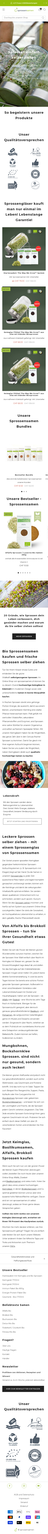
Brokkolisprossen (29, 1189)
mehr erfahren (24, 636)
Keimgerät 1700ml (10, 1280)
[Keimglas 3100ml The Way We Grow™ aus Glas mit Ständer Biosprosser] (24, 369)
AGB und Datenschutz (24, 1495)
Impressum (24, 1498)
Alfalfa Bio (6, 1311)
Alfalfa (5, 1000)
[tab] (21, 491)
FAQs (12, 1246)
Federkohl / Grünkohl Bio (13, 1328)
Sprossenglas (17, 876)
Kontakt (5, 1354)
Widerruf (24, 1506)
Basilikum (34, 1011)
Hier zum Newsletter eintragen (23, 1389)
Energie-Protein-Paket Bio (14, 1293)
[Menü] (3, 9)
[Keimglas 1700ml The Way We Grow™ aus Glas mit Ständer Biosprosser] (24, 308)
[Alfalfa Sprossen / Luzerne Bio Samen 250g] (24, 531)
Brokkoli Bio (7, 1315)
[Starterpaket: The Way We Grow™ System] (24, 249)
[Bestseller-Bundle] (24, 453)
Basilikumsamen (13, 1181)
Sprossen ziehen (22, 903)
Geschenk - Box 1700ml (13, 1297)
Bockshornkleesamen (12, 1102)
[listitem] (24, 3)
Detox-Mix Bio (8, 1323)
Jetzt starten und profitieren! (24, 74)
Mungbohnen (8, 1098)
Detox (6, 289)
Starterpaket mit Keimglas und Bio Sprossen (22, 1276)
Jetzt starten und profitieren (22, 821)
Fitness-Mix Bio (9, 1332)
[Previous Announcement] (4, 3)
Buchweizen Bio (9, 1319)
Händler (5, 1358)
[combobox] (24, 18)
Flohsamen (7, 1015)
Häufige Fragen (9, 1350)
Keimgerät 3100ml (10, 1284)
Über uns (6, 1346)
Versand (24, 1502)
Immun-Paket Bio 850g (13, 1288)
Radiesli (16, 1000)
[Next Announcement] (44, 3)
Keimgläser (7, 1189)
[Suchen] (44, 9)
